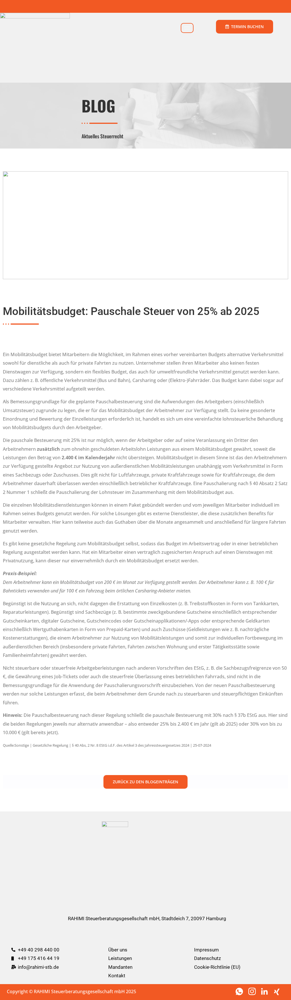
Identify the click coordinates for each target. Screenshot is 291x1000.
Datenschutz (207, 958)
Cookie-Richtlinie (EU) (217, 967)
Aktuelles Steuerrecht (102, 136)
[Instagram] (252, 991)
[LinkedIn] (265, 991)
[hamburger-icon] (187, 28)
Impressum (206, 950)
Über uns (117, 950)
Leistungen (120, 958)
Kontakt (116, 975)
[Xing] (278, 991)
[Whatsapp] (240, 991)
